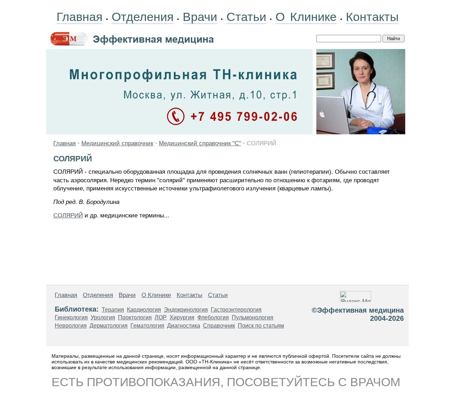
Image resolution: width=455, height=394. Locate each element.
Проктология (135, 317)
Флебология (213, 317)
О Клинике (306, 16)
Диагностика (183, 326)
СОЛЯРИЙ (68, 215)
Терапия (113, 310)
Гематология (147, 326)
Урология (103, 317)
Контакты (372, 16)
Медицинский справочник (117, 143)
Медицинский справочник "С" (200, 143)
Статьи (246, 16)
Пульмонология (252, 317)
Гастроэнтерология (236, 310)
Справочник (219, 326)
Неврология (71, 326)
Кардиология (144, 310)
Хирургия (182, 317)
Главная (79, 16)
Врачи (200, 16)
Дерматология (109, 326)
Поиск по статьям (261, 326)
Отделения (142, 16)
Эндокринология (186, 310)
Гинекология (71, 317)
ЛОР (161, 317)
